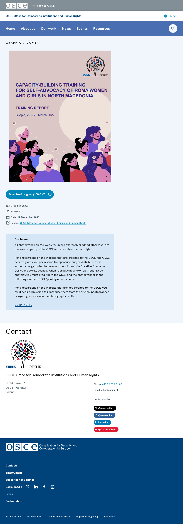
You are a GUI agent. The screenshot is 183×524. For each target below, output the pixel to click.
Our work (48, 28)
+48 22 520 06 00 (112, 384)
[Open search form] (173, 28)
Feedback (109, 516)
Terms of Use (13, 516)
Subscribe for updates (20, 480)
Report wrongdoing (87, 516)
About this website (59, 516)
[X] (27, 486)
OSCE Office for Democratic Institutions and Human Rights (43, 16)
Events (82, 28)
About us (28, 28)
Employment (14, 473)
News (66, 28)
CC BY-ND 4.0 (23, 305)
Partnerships (14, 501)
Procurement (34, 516)
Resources (101, 28)
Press (9, 494)
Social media (14, 487)
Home (10, 28)
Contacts (12, 465)
